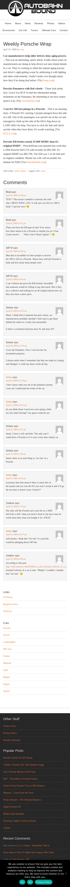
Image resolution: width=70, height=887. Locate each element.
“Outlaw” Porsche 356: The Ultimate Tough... (24, 765)
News (28, 23)
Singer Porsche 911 (12, 807)
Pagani (6, 684)
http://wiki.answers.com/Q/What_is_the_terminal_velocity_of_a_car (37, 566)
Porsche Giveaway (11, 740)
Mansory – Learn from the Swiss (18, 793)
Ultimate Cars (49, 30)
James (9, 377)
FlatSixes (7, 611)
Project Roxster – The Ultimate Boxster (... (23, 800)
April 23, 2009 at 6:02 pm (16, 478)
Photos (50, 23)
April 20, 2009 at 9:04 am (16, 251)
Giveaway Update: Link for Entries (19, 821)
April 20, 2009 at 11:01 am (16, 346)
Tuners (34, 30)
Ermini (6, 656)
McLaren (7, 649)
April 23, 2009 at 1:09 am (16, 454)
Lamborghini (9, 642)
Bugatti (6, 677)
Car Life (23, 30)
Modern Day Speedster (13, 814)
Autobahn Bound (35, 13)
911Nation (8, 597)
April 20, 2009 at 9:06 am (16, 279)
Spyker (6, 691)
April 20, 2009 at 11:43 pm (16, 380)
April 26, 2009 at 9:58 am (16, 559)
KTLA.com (9, 133)
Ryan (22, 49)
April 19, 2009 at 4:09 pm (16, 195)
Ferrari (6, 635)
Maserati (7, 663)
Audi (5, 670)
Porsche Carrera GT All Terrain (17, 758)
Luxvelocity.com (30, 100)
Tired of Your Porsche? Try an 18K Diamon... (24, 785)
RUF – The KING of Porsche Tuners (20, 779)
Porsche (6, 628)
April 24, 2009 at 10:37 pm (16, 534)
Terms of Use (9, 726)
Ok (22, 882)
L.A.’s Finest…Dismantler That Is (33, 845)
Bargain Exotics (10, 604)
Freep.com (47, 80)
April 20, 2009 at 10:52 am (16, 311)
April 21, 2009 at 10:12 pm (16, 405)
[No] (66, 873)
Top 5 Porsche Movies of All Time (19, 772)
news (43, 171)
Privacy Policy (10, 733)
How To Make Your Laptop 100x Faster (35, 852)
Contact (64, 30)
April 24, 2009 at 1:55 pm (16, 506)
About (18, 23)
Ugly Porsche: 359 (20, 859)
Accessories (8, 30)
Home (8, 23)
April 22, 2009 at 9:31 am (16, 429)
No (30, 882)
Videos (61, 23)
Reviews (39, 23)
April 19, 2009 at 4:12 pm (16, 223)
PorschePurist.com (35, 162)
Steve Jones (8, 852)
